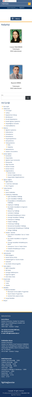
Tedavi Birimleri (7, 188)
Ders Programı (10, 186)
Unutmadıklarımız (10, 126)
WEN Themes (17, 395)
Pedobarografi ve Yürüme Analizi (15, 259)
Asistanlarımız (9, 136)
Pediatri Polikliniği (12, 221)
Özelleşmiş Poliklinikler (12, 194)
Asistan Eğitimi (7, 154)
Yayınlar (8, 285)
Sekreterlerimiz (10, 149)
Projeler (8, 281)
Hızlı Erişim (5, 4)
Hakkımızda (6, 108)
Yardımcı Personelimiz (12, 151)
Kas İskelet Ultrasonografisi (13, 264)
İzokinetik (8, 261)
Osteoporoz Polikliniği (14, 219)
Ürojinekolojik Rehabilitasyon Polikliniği (18, 228)
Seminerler (8, 156)
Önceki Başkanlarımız (11, 119)
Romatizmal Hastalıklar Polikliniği (17, 226)
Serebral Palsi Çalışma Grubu (15, 296)
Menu (18, 19)
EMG (9, 145)
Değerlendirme (10, 171)
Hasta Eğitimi (7, 266)
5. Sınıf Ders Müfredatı (12, 184)
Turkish (6, 1)
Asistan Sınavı (11, 173)
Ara (2, 95)
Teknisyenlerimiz (10, 143)
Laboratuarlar (7, 253)
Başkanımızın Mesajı (11, 115)
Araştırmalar (6, 279)
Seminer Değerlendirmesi (15, 175)
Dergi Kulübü (9, 158)
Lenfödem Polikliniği (13, 213)
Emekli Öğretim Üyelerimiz (13, 121)
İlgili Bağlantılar (8, 382)
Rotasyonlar (9, 162)
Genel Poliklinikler (10, 192)
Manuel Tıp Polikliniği (13, 211)
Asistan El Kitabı (10, 166)
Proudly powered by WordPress (11, 393)
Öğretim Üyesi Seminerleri (13, 160)
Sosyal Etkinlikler (10, 298)
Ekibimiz (5, 128)
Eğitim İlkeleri (9, 181)
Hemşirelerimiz (10, 141)
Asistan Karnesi (10, 169)
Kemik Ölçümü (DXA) (11, 257)
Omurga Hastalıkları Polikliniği (16, 217)
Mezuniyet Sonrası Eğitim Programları (18, 291)
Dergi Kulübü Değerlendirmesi (16, 177)
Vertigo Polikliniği (12, 230)
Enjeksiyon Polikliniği (13, 205)
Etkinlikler (6, 287)
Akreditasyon (9, 117)
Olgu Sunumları (10, 164)
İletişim (5, 300)
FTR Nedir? (9, 110)
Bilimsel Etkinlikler (10, 289)
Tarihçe (8, 113)
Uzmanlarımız (9, 134)
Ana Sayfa (6, 106)
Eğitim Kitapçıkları (10, 268)
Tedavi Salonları (10, 251)
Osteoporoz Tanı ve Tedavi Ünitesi (17, 246)
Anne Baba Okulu (10, 277)
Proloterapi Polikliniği (13, 224)
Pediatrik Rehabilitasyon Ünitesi (16, 248)
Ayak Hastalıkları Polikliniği (15, 196)
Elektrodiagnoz (10, 255)
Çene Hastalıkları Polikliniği (15, 198)
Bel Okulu (8, 270)
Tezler (7, 283)
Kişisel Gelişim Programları (15, 294)
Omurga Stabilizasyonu (12, 272)
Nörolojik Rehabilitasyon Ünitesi (16, 215)
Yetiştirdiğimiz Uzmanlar (12, 123)
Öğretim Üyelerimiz (11, 130)
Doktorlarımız (9, 132)
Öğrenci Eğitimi (7, 179)
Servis (7, 190)
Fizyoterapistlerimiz (11, 138)
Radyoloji (10, 147)
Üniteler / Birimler (10, 232)
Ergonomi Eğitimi (10, 274)
